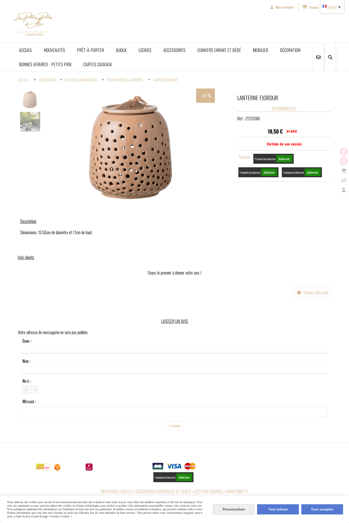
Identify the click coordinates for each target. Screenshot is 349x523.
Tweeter (244, 157)
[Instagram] (344, 161)
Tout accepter (322, 509)
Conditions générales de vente (163, 491)
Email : (27, 341)
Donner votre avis (315, 292)
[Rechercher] (330, 57)
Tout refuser (278, 509)
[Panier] (344, 171)
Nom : (26, 361)
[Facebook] (344, 152)
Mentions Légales (116, 491)
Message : (29, 401)
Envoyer (176, 425)
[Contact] (344, 180)
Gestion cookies (209, 491)
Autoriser (284, 158)
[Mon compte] (344, 190)
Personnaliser (234, 509)
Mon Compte (237, 491)
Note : (27, 381)
